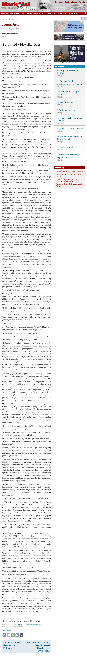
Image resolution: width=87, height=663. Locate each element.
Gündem (17, 13)
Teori (24, 13)
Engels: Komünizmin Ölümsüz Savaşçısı (69, 171)
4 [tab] (72, 63)
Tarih (43, 13)
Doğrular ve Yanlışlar (66, 110)
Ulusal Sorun (51, 13)
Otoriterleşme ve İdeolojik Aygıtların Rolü (68, 156)
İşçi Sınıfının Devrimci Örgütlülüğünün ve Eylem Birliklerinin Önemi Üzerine (69, 84)
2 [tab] (66, 63)
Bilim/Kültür (73, 13)
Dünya (29, 13)
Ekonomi (36, 13)
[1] (12, 278)
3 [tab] (69, 63)
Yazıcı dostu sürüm (7, 630)
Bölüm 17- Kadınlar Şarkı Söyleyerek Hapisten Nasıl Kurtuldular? (41, 646)
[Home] (27, 6)
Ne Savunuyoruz (7, 13)
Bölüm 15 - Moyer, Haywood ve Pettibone (12, 645)
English (75, 5)
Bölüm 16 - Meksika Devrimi (27, 625)
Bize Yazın (59, 2)
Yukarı (28, 642)
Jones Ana (14, 19)
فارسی (82, 5)
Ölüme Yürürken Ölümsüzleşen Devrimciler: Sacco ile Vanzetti (66, 180)
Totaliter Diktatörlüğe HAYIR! (70, 128)
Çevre (65, 13)
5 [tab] (76, 63)
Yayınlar (82, 2)
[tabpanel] (69, 53)
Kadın (60, 13)
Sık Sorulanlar (71, 2)
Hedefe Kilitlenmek (65, 102)
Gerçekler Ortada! (65, 147)
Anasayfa (5, 19)
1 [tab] (63, 63)
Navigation (85, 13)
